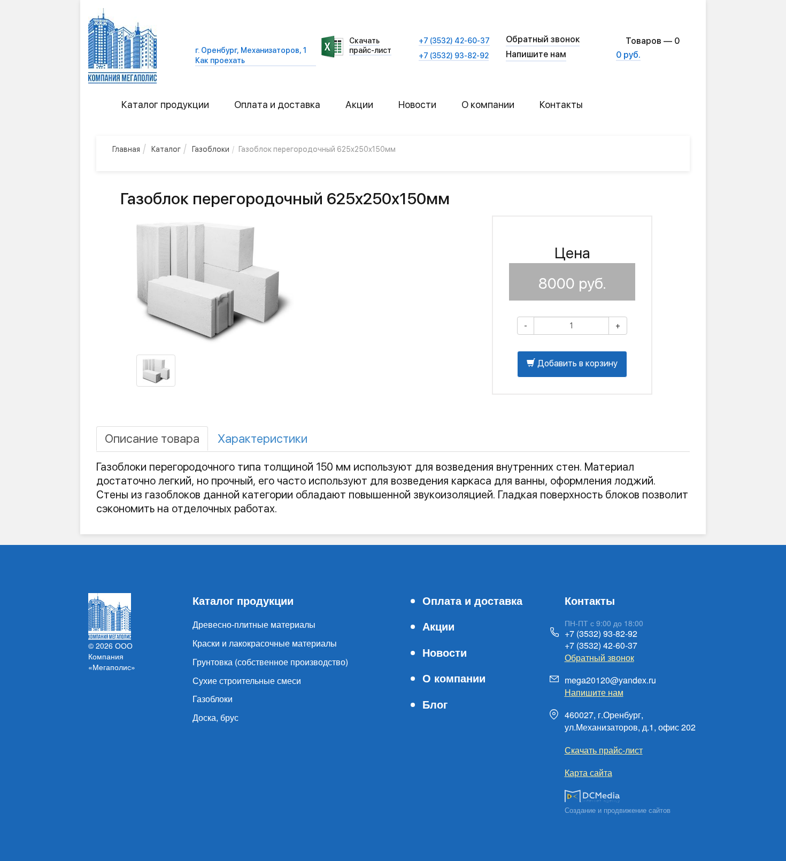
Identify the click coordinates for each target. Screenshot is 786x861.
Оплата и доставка (277, 104)
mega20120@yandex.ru (610, 680)
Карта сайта (588, 772)
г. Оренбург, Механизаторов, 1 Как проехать (250, 55)
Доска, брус (215, 717)
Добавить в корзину (576, 363)
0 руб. (628, 55)
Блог (435, 704)
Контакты (561, 104)
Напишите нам (536, 54)
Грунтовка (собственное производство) (270, 662)
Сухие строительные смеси (246, 680)
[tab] (152, 438)
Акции (359, 104)
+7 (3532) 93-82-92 (454, 55)
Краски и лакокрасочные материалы (264, 643)
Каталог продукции (165, 104)
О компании (487, 104)
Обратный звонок (599, 657)
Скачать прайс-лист (370, 45)
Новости (417, 104)
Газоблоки (212, 699)
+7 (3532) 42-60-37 (454, 40)
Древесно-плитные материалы (253, 624)
